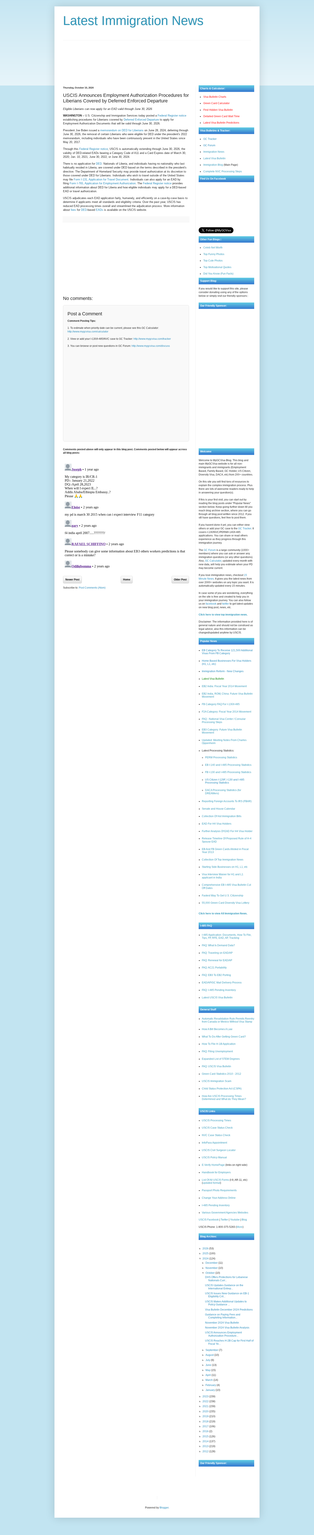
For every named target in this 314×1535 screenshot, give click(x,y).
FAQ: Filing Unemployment (217, 1051)
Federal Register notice (172, 115)
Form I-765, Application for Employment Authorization (103, 183)
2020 (205, 1411)
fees (73, 209)
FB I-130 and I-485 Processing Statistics (228, 772)
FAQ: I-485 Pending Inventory (219, 990)
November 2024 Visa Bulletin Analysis (227, 1327)
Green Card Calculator (216, 103)
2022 (205, 1401)
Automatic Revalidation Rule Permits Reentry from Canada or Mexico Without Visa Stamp (228, 1020)
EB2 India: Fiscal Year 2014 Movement (224, 686)
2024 (205, 1258)
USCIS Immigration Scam (216, 1081)
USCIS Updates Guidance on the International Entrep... (224, 1287)
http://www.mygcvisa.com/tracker (152, 338)
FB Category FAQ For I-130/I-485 (221, 704)
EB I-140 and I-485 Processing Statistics (228, 764)
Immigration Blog (213, 164)
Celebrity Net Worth (209, 1497)
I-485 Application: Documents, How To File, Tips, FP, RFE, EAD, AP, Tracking (226, 936)
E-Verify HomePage (213, 1164)
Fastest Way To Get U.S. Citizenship (222, 895)
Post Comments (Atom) (92, 587)
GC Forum (209, 145)
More (240, 1226)
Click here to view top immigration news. (223, 614)
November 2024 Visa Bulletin (222, 1322)
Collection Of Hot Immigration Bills (221, 816)
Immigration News (213, 151)
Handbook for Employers (216, 1172)
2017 (205, 1426)
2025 (205, 1253)
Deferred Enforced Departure (141, 119)
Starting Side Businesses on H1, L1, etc (225, 866)
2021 (205, 1406)
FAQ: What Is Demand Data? (218, 945)
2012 (205, 1451)
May (208, 1370)
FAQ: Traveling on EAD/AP (217, 952)
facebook (211, 603)
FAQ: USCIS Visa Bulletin (216, 1066)
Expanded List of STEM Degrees (221, 1058)
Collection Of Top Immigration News (222, 859)
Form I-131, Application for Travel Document (101, 179)
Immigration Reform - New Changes (223, 671)
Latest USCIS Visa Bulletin (217, 997)
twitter (225, 603)
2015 (205, 1436)
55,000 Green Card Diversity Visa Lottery (225, 902)
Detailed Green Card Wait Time (221, 116)
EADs (99, 209)
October (210, 1272)
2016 (205, 1431)
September (212, 1350)
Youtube (235, 1219)
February (211, 1385)
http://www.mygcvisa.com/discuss (151, 345)
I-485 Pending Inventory (216, 1205)
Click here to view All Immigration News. (223, 913)
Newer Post (72, 579)
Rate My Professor (186, 1497)
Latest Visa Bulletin (214, 158)
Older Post (180, 579)
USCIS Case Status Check (217, 1127)
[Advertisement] (157, 60)
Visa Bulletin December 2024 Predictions (229, 1309)
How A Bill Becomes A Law (217, 1029)
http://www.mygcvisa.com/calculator (87, 331)
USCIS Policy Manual (214, 1157)
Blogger (164, 1507)
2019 (205, 1416)
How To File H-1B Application (219, 1043)
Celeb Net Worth (213, 247)
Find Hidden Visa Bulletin (218, 109)
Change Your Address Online (219, 1197)
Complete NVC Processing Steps (222, 171)
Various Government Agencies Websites (225, 1212)
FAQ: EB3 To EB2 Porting (216, 975)
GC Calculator (213, 560)
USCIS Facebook (209, 1219)
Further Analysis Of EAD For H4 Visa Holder (227, 831)
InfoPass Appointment (214, 1142)
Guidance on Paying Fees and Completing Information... (222, 1316)
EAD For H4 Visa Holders (216, 823)
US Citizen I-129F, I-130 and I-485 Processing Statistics (224, 781)
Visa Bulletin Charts (214, 96)
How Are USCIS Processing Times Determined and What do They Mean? (224, 1098)
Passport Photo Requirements (219, 1190)
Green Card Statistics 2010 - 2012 (221, 1073)
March (209, 1380)
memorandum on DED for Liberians (122, 130)
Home (126, 579)
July (208, 1360)
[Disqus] (126, 515)
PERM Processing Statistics (221, 757)
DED (99, 163)
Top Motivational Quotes (217, 267)
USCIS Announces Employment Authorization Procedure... (223, 1334)
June (208, 1365)
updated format (211, 1182)
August (209, 1354)
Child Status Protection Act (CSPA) (222, 1088)
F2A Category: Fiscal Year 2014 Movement (226, 711)
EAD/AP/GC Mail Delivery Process (222, 982)
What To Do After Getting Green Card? (224, 1036)
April (208, 1375)
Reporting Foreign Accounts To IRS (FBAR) (227, 801)
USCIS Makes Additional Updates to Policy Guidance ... (226, 1303)
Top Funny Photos (213, 254)
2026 (205, 1248)
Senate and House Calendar (218, 808)
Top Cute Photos (213, 260)
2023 (205, 1396)
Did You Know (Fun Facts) (218, 273)
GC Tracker (210, 138)
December (211, 1262)
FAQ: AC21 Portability (214, 967)
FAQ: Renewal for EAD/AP (217, 960)
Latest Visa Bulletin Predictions (221, 122)
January (210, 1390)
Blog (244, 1219)
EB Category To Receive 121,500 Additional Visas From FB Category (227, 652)
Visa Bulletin (167, 1497)
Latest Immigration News (133, 20)
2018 (205, 1421)
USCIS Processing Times (216, 1120)
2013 (205, 1446)
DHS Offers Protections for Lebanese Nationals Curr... (226, 1279)
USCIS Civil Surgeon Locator (219, 1150)
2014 (205, 1441)
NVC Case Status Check (216, 1135)
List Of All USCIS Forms (215, 1179)
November (211, 1267)
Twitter (224, 1219)
